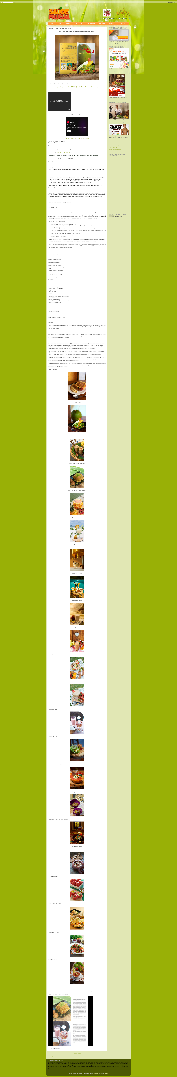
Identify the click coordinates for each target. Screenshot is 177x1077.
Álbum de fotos (112, 150)
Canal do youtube (113, 147)
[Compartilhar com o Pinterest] (59, 1048)
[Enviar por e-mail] (54, 1048)
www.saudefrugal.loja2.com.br (64, 152)
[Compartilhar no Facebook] (58, 1048)
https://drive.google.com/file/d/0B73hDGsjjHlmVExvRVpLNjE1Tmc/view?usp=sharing (77, 86)
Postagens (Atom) (56, 1056)
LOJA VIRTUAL (112, 23)
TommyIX (96, 1073)
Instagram (111, 143)
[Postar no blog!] (55, 1048)
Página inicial (77, 1053)
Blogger (106, 1073)
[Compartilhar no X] (56, 1048)
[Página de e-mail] (51, 1048)
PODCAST (123, 23)
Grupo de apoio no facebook (115, 149)
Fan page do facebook (114, 145)
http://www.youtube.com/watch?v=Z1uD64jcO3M (77, 138)
